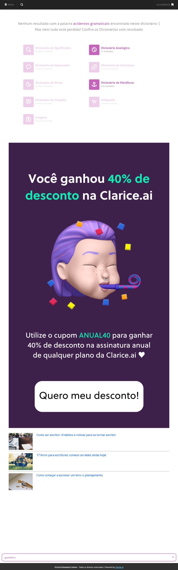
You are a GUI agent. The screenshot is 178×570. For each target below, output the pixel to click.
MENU (10, 4)
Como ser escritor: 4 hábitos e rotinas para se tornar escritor (76, 435)
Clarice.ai (119, 567)
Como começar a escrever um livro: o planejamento (70, 475)
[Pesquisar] (22, 5)
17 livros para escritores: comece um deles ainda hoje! (71, 455)
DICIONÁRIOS (163, 4)
